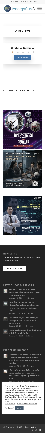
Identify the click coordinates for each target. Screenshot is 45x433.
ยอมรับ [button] (19, 408)
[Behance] (40, 430)
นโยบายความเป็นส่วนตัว (27, 403)
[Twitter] (32, 430)
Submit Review (22, 57)
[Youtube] (36, 430)
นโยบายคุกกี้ (10, 403)
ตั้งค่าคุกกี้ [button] (9, 408)
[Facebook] (29, 430)
